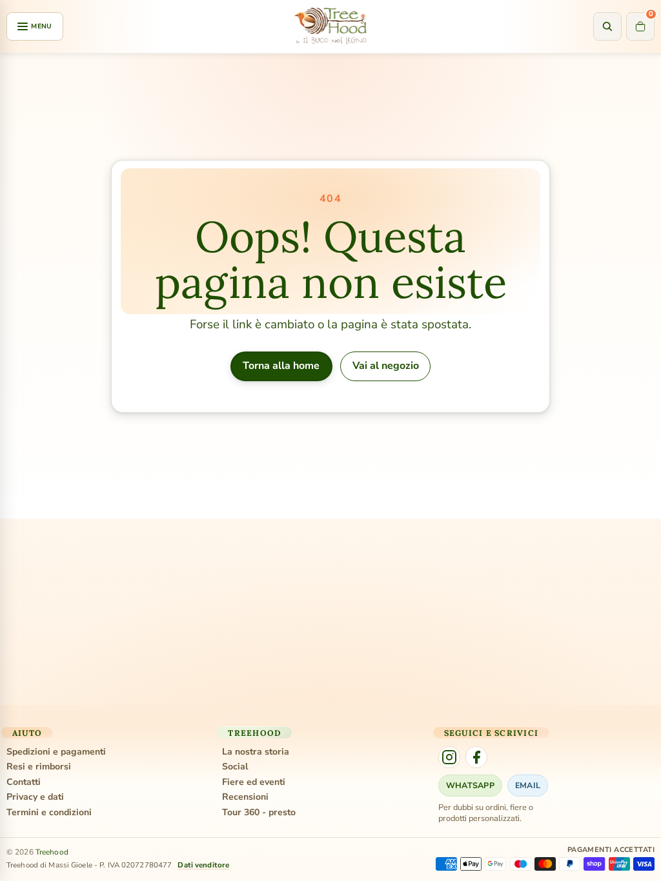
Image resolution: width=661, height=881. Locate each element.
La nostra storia (255, 752)
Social (235, 767)
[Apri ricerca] (607, 26)
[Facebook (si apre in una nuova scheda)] (476, 757)
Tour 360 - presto (259, 812)
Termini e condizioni (49, 812)
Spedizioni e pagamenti (56, 752)
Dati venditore (203, 865)
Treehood (52, 852)
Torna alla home (281, 366)
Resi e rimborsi (38, 767)
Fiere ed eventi (253, 782)
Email (527, 785)
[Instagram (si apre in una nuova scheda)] (449, 757)
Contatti (23, 782)
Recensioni (245, 797)
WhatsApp (470, 785)
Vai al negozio (385, 366)
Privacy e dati (35, 797)
